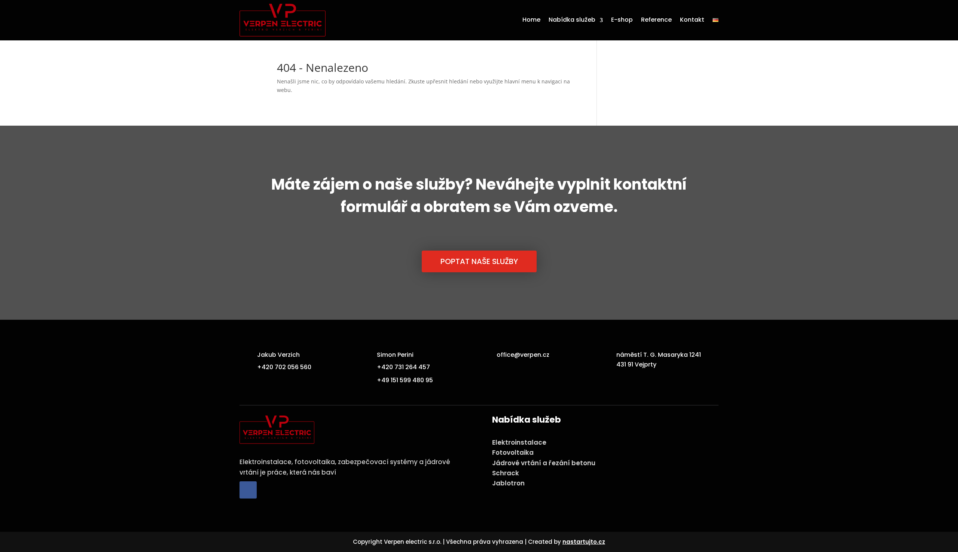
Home (531, 19)
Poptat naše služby (479, 261)
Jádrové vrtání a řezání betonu (543, 463)
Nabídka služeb (572, 19)
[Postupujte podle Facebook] (248, 490)
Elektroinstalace (519, 442)
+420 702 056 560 (284, 367)
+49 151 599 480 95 (405, 380)
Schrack (505, 473)
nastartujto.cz (583, 542)
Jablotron (508, 483)
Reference (656, 19)
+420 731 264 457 (403, 367)
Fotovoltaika (513, 452)
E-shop (622, 19)
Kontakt (692, 19)
